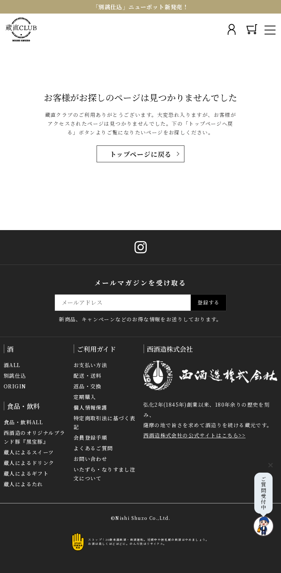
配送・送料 (88, 375)
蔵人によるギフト (26, 473)
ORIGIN (15, 386)
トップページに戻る (141, 154)
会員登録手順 (90, 437)
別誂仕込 (15, 375)
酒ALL (12, 365)
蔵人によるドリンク (29, 462)
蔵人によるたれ (23, 484)
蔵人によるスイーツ (29, 452)
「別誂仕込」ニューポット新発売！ (140, 7)
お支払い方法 (90, 365)
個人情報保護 (90, 407)
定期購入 (85, 396)
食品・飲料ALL (23, 422)
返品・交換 (88, 386)
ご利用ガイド (96, 349)
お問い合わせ (90, 458)
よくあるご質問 (93, 448)
